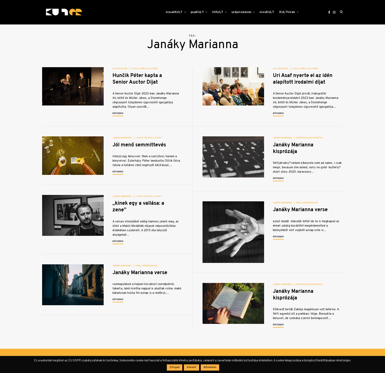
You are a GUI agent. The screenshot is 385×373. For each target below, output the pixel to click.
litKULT (217, 12)
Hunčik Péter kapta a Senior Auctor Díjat (137, 79)
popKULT (197, 12)
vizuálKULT (174, 12)
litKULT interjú (144, 138)
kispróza (317, 138)
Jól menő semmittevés (139, 145)
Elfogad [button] (174, 367)
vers (298, 203)
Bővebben (117, 113)
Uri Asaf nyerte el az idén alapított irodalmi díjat (302, 79)
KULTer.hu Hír (119, 68)
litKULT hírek (138, 68)
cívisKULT (266, 12)
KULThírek (287, 12)
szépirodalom (241, 12)
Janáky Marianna (122, 138)
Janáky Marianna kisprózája (293, 148)
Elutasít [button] (191, 367)
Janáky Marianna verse (300, 210)
